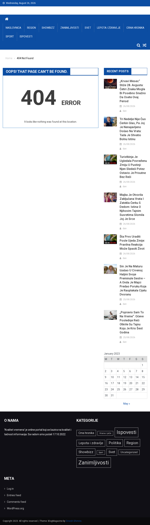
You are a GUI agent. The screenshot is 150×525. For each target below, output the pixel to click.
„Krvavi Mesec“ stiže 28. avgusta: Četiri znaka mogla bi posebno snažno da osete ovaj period (133, 91)
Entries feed (14, 495)
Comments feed (16, 501)
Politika (115, 443)
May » (126, 403)
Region (31, 27)
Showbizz (48, 27)
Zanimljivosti (69, 27)
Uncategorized (129, 452)
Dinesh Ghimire (73, 521)
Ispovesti (26, 36)
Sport (10, 36)
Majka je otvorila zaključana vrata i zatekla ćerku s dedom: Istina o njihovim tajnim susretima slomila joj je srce (132, 207)
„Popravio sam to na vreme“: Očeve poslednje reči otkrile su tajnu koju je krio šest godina (132, 322)
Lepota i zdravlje (109, 27)
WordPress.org (15, 508)
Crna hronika (135, 27)
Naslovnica (13, 27)
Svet (88, 27)
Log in (10, 488)
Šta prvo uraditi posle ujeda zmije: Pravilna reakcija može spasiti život (132, 242)
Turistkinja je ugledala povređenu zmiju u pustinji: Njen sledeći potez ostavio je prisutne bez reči (133, 167)
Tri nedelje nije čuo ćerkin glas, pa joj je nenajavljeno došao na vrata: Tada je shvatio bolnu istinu (133, 129)
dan (125, 111)
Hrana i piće (105, 433)
